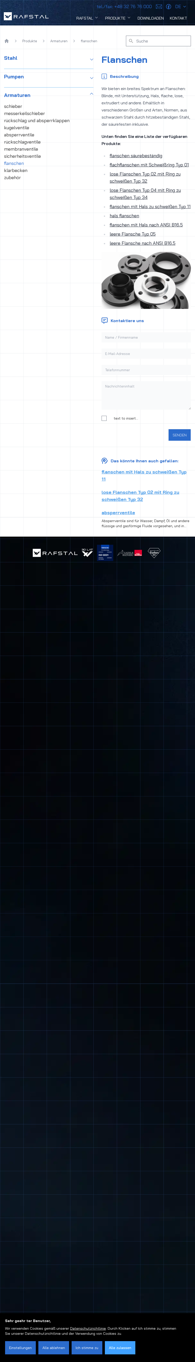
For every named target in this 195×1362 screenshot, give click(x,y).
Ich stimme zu (87, 1347)
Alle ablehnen (53, 1347)
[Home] (6, 41)
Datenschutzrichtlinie (88, 1328)
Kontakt (178, 18)
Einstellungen (20, 1347)
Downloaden (151, 18)
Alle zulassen (120, 1347)
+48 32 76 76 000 (124, 6)
